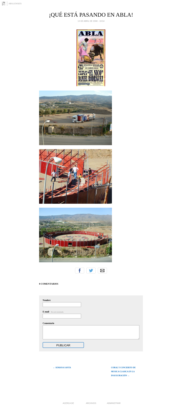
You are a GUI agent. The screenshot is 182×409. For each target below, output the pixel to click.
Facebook (79, 270)
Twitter (91, 270)
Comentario (48, 323)
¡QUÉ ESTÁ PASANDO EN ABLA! (91, 15)
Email (102, 270)
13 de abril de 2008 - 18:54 (91, 21)
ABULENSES (15, 3)
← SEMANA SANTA (62, 367)
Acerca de (68, 403)
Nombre (47, 300)
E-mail (53, 311)
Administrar (114, 403)
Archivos (91, 403)
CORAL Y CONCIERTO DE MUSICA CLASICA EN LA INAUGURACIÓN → (123, 371)
